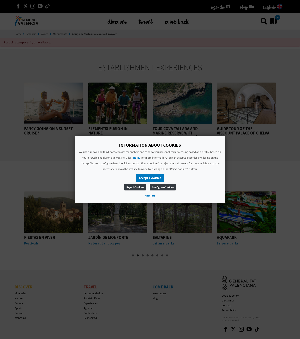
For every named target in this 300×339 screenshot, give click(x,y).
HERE (136, 157)
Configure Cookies (163, 187)
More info (150, 195)
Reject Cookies (135, 187)
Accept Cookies (150, 178)
